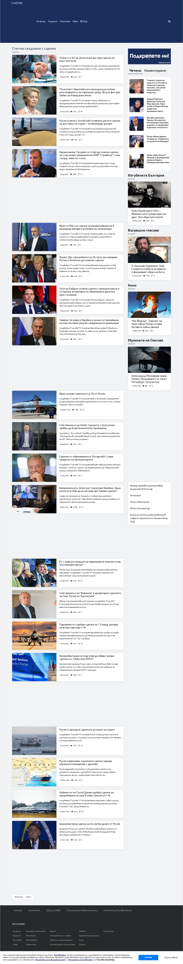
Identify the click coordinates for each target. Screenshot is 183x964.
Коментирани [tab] (155, 70)
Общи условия (53, 910)
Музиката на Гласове (145, 340)
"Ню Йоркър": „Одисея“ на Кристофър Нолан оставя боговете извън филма (147, 323)
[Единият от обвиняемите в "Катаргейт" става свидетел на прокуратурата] (34, 468)
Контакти (34, 910)
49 (82, 811)
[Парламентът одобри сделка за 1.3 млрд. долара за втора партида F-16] (34, 636)
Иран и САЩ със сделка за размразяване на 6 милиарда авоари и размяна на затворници (86, 227)
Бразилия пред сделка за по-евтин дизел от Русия (89, 823)
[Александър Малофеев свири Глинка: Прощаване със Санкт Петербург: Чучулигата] (149, 360)
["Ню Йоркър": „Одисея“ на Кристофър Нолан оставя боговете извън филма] (149, 305)
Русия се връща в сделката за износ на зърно (87, 729)
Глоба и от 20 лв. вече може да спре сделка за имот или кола (87, 59)
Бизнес (82, 944)
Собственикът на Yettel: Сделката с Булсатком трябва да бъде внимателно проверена (87, 426)
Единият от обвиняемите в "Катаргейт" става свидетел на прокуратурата (86, 458)
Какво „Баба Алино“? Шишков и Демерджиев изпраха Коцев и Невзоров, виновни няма (158, 159)
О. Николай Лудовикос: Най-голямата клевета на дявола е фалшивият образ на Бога (149, 268)
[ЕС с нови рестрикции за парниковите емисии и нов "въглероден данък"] (34, 573)
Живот (82, 931)
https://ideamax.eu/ (140, 502)
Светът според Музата (61, 940)
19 (81, 644)
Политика (65, 21)
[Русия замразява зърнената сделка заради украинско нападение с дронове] (34, 772)
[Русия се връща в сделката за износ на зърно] (34, 741)
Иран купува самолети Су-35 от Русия (82, 393)
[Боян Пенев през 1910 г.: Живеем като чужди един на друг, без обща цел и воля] (149, 195)
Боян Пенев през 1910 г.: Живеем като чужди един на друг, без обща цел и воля (149, 213)
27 (81, 174)
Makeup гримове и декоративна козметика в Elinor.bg (146, 487)
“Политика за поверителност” (50, 959)
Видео (53, 931)
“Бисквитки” (59, 955)
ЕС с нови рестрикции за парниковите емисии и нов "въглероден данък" (90, 563)
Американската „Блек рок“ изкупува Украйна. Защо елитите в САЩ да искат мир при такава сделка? (90, 489)
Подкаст (52, 21)
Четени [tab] (135, 70)
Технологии (108, 931)
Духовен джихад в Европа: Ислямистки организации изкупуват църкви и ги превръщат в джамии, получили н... (158, 123)
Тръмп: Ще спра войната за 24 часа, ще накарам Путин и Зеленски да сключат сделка (88, 258)
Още (84, 21)
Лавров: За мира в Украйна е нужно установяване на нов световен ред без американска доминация (89, 321)
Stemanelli (135, 495)
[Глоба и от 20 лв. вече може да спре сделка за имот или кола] (34, 69)
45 (81, 111)
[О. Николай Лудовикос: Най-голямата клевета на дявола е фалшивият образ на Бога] (149, 250)
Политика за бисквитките (118, 910)
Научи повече (171, 957)
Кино (132, 285)
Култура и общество (36, 931)
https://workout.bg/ (140, 508)
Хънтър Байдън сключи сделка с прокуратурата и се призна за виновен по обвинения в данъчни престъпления (89, 291)
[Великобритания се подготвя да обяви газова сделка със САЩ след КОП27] (34, 667)
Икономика (31, 935)
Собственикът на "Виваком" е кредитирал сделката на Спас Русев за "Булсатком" (90, 594)
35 (81, 339)
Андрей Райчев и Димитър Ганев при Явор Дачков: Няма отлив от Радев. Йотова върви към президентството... (157, 105)
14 (83, 410)
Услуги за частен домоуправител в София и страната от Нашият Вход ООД (149, 518)
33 (82, 507)
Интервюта (31, 940)
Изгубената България (146, 175)
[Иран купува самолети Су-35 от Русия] (34, 405)
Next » (29, 897)
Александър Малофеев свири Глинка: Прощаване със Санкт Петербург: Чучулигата (149, 378)
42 (81, 581)
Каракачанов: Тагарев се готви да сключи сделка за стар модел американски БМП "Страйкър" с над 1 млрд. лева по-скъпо (89, 155)
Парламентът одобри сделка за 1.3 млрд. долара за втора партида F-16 (88, 626)
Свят (75, 21)
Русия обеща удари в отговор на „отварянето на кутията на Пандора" (158, 138)
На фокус (41, 21)
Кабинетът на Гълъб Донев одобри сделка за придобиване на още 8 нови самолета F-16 (86, 794)
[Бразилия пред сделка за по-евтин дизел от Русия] (34, 835)
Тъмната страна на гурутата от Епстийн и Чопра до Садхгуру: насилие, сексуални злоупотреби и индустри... (157, 86)
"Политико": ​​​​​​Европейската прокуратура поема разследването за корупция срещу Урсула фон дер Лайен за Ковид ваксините (89, 92)
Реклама (18, 910)
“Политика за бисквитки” (81, 959)
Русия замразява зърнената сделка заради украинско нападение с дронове (85, 762)
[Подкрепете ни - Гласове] (149, 56)
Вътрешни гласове (143, 230)
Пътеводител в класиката (62, 944)
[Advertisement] (128, 21)
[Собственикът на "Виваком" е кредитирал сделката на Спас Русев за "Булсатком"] (34, 604)
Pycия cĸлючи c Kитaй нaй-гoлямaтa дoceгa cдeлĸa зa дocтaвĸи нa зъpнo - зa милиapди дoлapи (89, 122)
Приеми (148, 957)
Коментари (31, 944)
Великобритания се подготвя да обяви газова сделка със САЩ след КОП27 (86, 657)
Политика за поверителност (82, 910)
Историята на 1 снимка (60, 935)
